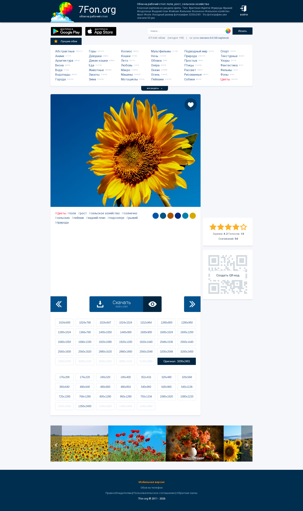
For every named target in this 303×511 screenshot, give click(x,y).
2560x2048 (146, 351)
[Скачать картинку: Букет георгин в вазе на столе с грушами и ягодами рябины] (195, 460)
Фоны (225, 74)
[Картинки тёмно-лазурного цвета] (156, 216)
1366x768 (85, 332)
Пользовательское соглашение (154, 493)
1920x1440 (146, 341)
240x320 (105, 377)
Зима (92, 79)
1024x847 (105, 322)
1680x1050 (64, 341)
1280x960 (187, 322)
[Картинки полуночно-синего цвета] (178, 216)
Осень (155, 74)
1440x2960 (146, 406)
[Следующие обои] (192, 304)
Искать (242, 31)
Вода (58, 70)
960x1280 (126, 396)
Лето (124, 60)
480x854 (126, 386)
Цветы (225, 79)
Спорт (225, 51)
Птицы (189, 65)
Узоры (225, 60)
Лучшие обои (69, 41)
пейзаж (79, 218)
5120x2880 (146, 361)
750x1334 (146, 396)
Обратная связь (187, 493)
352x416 (146, 377)
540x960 (146, 386)
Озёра (155, 65)
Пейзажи (157, 79)
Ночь (154, 56)
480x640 (85, 386)
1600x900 (146, 332)
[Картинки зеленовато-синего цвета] (185, 216)
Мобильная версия (151, 482)
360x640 (64, 386)
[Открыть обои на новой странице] (152, 304)
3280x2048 (64, 361)
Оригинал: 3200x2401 (176, 361)
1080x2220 (186, 396)
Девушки (95, 56)
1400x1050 (105, 332)
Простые (190, 60)
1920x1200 (125, 341)
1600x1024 (166, 332)
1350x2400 (84, 406)
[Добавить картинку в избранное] (190, 104)
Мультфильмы (161, 51)
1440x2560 (105, 406)
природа (63, 222)
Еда (91, 65)
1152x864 (146, 322)
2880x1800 (125, 351)
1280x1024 (64, 332)
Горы (92, 51)
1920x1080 (105, 341)
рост (83, 213)
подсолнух (116, 218)
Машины (127, 74)
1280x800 (166, 322)
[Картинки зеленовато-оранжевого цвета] (193, 216)
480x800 (105, 386)
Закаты (94, 74)
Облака (156, 60)
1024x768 (85, 322)
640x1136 (187, 386)
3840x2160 (84, 361)
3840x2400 (105, 361)
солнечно (130, 213)
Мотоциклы (129, 79)
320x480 (166, 377)
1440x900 (126, 332)
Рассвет (190, 70)
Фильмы (226, 70)
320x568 (187, 377)
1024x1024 (125, 322)
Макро (125, 70)
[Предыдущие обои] (58, 304)
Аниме (59, 56)
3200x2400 (186, 351)
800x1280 (105, 396)
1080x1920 (166, 396)
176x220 (85, 377)
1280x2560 (64, 406)
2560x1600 (64, 351)
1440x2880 (125, 406)
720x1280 (64, 396)
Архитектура (64, 60)
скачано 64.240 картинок (214, 37)
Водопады (62, 74)
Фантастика (229, 65)
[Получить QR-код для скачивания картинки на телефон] (227, 274)
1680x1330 (84, 341)
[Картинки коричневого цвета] (170, 216)
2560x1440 (186, 341)
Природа (190, 56)
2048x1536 (166, 341)
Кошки (125, 56)
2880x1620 (105, 351)
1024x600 (64, 322)
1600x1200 (186, 332)
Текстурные (229, 56)
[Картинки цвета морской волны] (163, 216)
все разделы (154, 88)
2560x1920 (84, 351)
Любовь (127, 65)
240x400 (126, 377)
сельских (63, 218)
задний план (96, 218)
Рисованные (193, 74)
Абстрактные (65, 51)
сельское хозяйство (105, 213)
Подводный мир (195, 51)
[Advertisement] (227, 156)
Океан (155, 70)
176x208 (64, 377)
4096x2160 (125, 361)
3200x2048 (166, 351)
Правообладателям (119, 493)
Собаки (189, 79)
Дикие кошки (98, 60)
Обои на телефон (152, 487)
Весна (59, 65)
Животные (96, 70)
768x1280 (85, 396)
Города (60, 79)
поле (72, 213)
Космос (126, 51)
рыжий (133, 218)
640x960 (166, 386)
